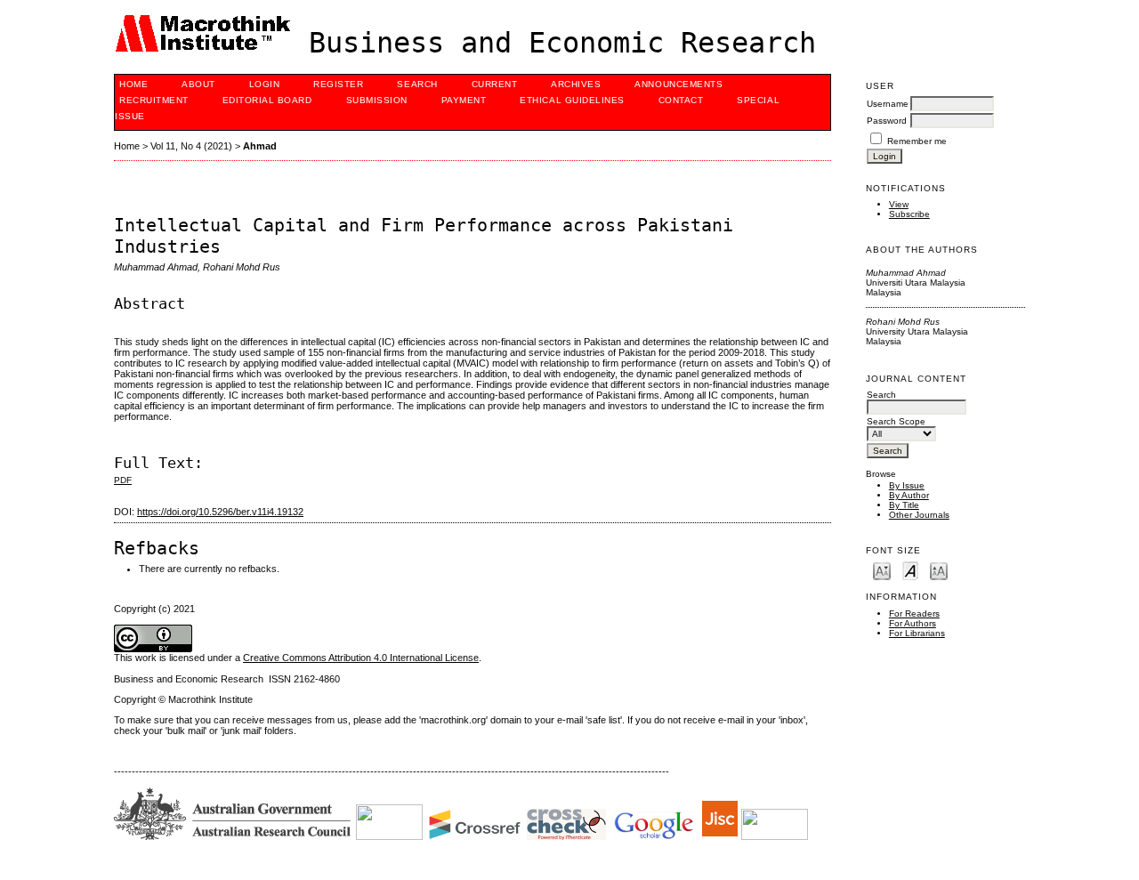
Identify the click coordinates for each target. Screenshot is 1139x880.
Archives (576, 84)
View (899, 204)
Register (338, 84)
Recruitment (154, 100)
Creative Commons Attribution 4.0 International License (361, 657)
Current (495, 84)
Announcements (678, 84)
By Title (904, 505)
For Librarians (917, 633)
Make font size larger (939, 570)
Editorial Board (267, 100)
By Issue (907, 485)
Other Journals (919, 515)
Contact (681, 100)
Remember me (917, 141)
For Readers (914, 613)
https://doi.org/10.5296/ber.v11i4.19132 (220, 511)
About (198, 84)
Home (133, 84)
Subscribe (909, 214)
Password (887, 120)
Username (888, 104)
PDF (123, 480)
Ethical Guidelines (572, 100)
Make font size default (910, 570)
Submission (377, 100)
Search (417, 84)
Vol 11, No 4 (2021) (191, 146)
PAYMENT (464, 100)
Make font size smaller (882, 570)
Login (264, 84)
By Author (909, 495)
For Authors (912, 623)
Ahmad (260, 146)
